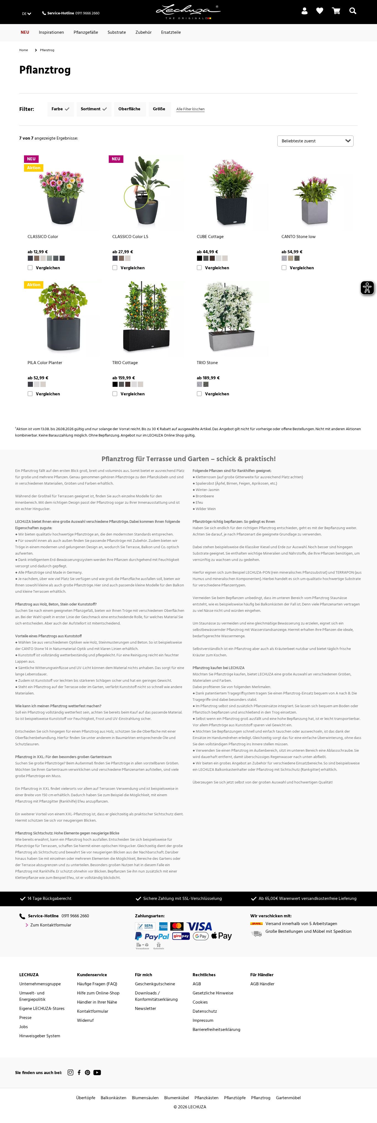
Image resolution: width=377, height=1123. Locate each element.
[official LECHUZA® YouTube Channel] (97, 1072)
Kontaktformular (92, 1012)
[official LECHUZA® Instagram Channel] (71, 1072)
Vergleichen (48, 268)
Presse (25, 1018)
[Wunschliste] (319, 11)
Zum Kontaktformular (50, 925)
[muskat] (36, 258)
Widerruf (85, 1021)
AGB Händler (262, 984)
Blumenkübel (176, 1098)
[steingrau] (284, 258)
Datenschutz (205, 1012)
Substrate (117, 32)
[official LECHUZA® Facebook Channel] (79, 1072)
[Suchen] (352, 14)
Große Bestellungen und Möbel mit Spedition (309, 932)
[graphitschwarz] (199, 258)
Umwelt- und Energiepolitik (32, 996)
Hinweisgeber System (39, 1036)
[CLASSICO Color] (61, 193)
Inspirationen (51, 32)
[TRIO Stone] (231, 319)
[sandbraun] (43, 258)
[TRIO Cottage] (146, 319)
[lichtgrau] (218, 258)
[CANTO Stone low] (315, 193)
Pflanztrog (260, 1098)
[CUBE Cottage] (231, 193)
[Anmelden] (304, 14)
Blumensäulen (145, 1098)
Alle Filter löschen (190, 109)
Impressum (203, 1021)
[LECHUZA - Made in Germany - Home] (188, 11)
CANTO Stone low (299, 237)
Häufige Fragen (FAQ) (97, 984)
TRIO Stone (207, 363)
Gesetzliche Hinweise (213, 993)
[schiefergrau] (30, 258)
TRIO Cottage (125, 363)
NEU (25, 32)
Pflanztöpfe (235, 1098)
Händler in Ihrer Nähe (97, 1002)
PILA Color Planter (45, 363)
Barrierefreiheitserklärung (216, 1030)
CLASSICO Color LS (130, 237)
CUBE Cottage (210, 237)
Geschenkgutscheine (155, 984)
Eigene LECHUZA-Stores (42, 1009)
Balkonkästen (113, 1098)
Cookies (200, 1002)
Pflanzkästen (207, 1098)
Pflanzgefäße (86, 32)
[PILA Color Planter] (61, 319)
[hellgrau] (49, 258)
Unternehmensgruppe (40, 984)
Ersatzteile (171, 32)
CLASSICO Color (43, 237)
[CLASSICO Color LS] (146, 193)
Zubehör (144, 32)
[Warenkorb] (336, 14)
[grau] (56, 258)
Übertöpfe (85, 1098)
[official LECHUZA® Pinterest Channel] (87, 1072)
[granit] (206, 258)
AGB (197, 984)
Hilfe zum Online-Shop (98, 993)
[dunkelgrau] (62, 258)
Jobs (23, 1027)
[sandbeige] (290, 258)
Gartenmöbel (288, 1098)
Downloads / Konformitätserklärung (156, 996)
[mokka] (212, 258)
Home (23, 50)
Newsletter (145, 1009)
